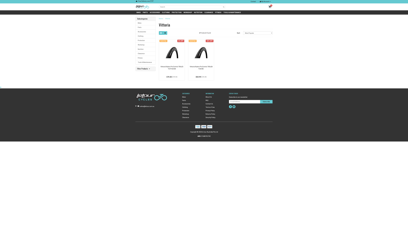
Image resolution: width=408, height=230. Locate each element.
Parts (145, 12)
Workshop (188, 12)
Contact (253, 1)
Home (161, 18)
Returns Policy (210, 114)
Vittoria (167, 18)
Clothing (166, 12)
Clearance (208, 12)
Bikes (139, 12)
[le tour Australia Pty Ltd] (142, 7)
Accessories (155, 12)
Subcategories (142, 19)
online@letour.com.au (147, 106)
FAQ (207, 100)
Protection (176, 12)
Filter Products (142, 69)
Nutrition (198, 12)
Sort (238, 33)
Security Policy (210, 117)
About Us (209, 97)
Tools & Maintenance (232, 12)
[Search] (224, 7)
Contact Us (209, 104)
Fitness (218, 12)
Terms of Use (210, 107)
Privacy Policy (210, 110)
